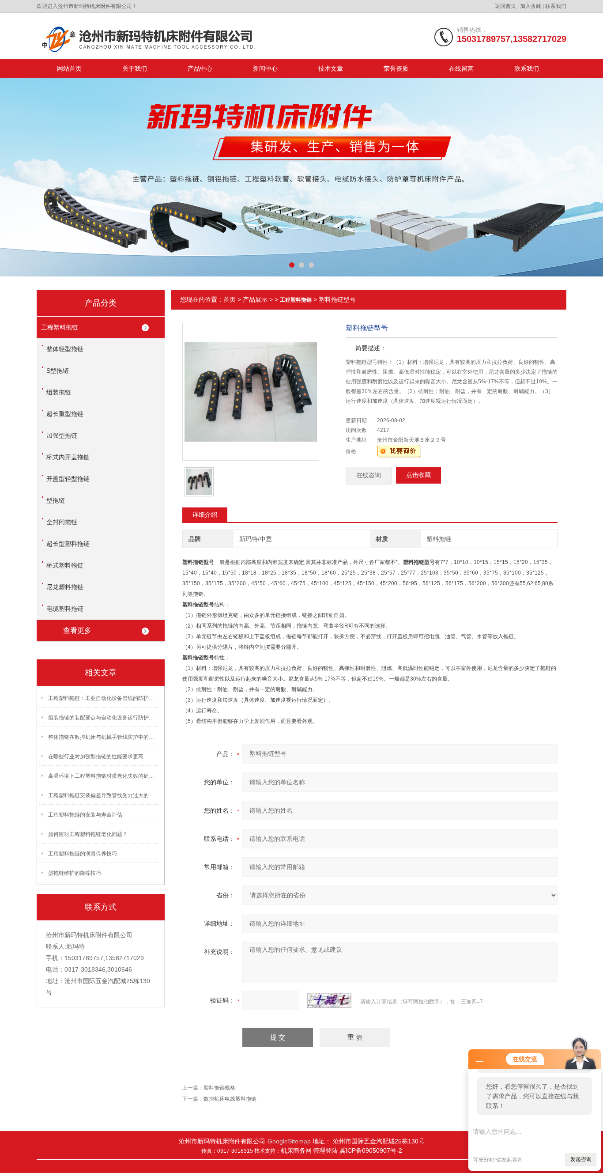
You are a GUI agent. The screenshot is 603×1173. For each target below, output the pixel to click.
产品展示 (255, 299)
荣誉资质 (396, 68)
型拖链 (55, 500)
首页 (229, 299)
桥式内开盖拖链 (68, 457)
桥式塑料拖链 (64, 565)
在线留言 (461, 68)
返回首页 (505, 6)
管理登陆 (326, 1150)
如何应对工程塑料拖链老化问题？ (88, 834)
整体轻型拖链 (64, 348)
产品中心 (200, 68)
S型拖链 (57, 370)
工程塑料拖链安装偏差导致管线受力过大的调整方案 (103, 795)
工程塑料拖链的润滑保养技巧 (82, 854)
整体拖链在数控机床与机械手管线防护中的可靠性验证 (103, 737)
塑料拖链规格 (219, 1088)
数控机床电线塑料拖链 (230, 1099)
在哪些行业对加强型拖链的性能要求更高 (95, 756)
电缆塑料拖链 (64, 608)
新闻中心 (265, 68)
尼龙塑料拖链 (64, 586)
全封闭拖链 (61, 522)
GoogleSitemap (289, 1141)
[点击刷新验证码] (329, 1000)
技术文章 (330, 68)
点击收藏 (418, 475)
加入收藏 (530, 6)
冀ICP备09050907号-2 (370, 1150)
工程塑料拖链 (59, 327)
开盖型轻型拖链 (68, 478)
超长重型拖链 (64, 413)
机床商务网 (296, 1150)
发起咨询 (581, 1159)
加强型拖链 (61, 435)
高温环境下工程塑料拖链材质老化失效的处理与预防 (103, 776)
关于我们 (134, 68)
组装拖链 (58, 392)
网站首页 (69, 68)
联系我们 (555, 6)
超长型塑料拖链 (68, 543)
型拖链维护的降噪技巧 (74, 873)
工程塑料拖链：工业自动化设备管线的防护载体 (103, 698)
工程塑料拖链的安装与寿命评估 (85, 815)
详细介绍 (204, 514)
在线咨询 (368, 475)
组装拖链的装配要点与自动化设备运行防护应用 (103, 718)
